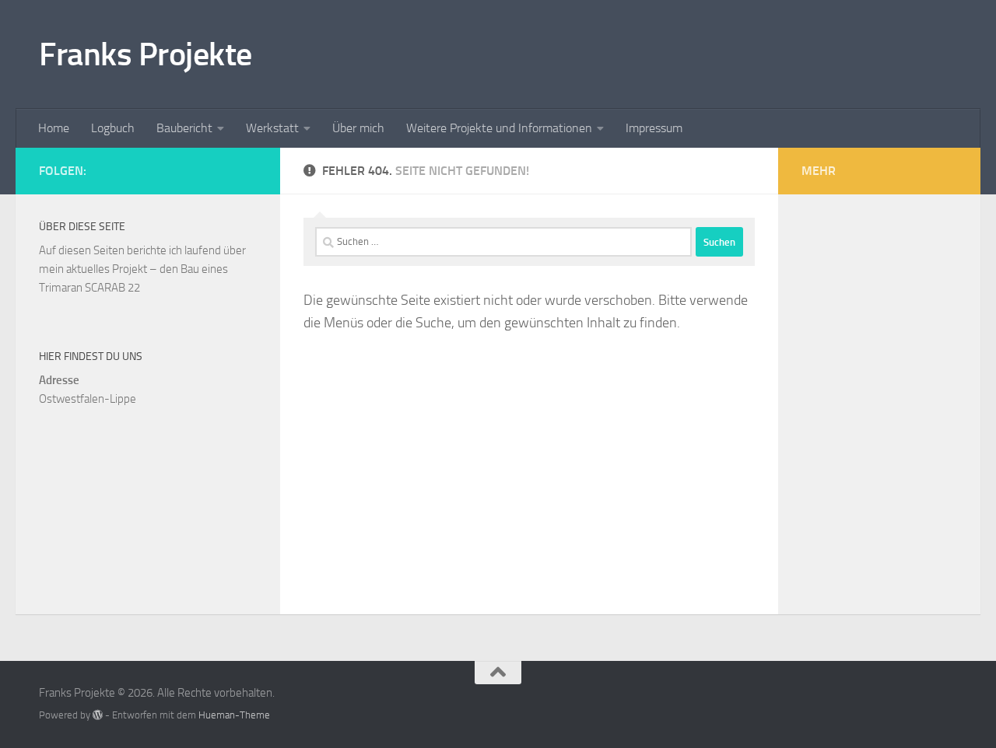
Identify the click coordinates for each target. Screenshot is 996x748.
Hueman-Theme (234, 715)
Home (53, 128)
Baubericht (184, 128)
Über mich (358, 128)
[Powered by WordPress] (98, 715)
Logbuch (113, 128)
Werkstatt (272, 128)
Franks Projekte (145, 54)
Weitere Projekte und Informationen (499, 128)
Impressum (654, 128)
